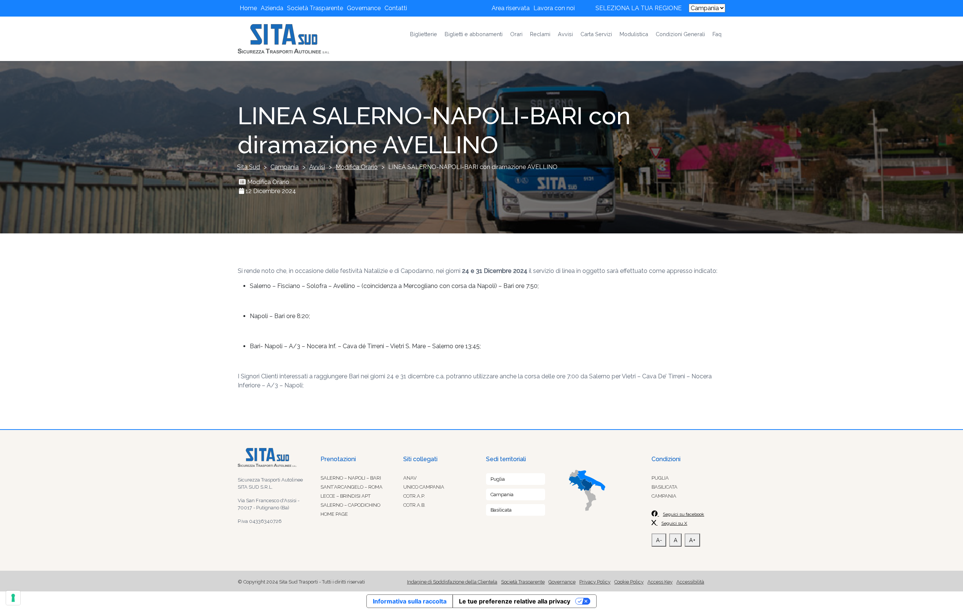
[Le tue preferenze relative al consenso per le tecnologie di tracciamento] (13, 598)
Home (248, 8)
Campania (502, 494)
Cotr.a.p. (414, 496)
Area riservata (511, 8)
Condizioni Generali (680, 34)
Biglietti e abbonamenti (474, 34)
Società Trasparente (315, 8)
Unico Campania (423, 487)
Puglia (498, 479)
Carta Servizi (596, 34)
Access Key (660, 582)
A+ (692, 540)
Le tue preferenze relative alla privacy (514, 601)
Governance (364, 8)
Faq (716, 34)
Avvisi (565, 34)
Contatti (395, 8)
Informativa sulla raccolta (410, 601)
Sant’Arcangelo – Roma (351, 487)
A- (659, 540)
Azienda (272, 8)
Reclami (540, 34)
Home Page (334, 514)
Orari (516, 34)
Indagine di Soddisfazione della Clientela (452, 582)
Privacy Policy (595, 582)
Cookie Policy (629, 582)
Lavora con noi (554, 8)
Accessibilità (690, 582)
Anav (410, 478)
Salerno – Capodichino (350, 505)
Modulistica (634, 34)
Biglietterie (423, 34)
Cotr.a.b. (414, 505)
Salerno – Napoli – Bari (350, 478)
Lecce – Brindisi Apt (345, 496)
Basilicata (501, 510)
